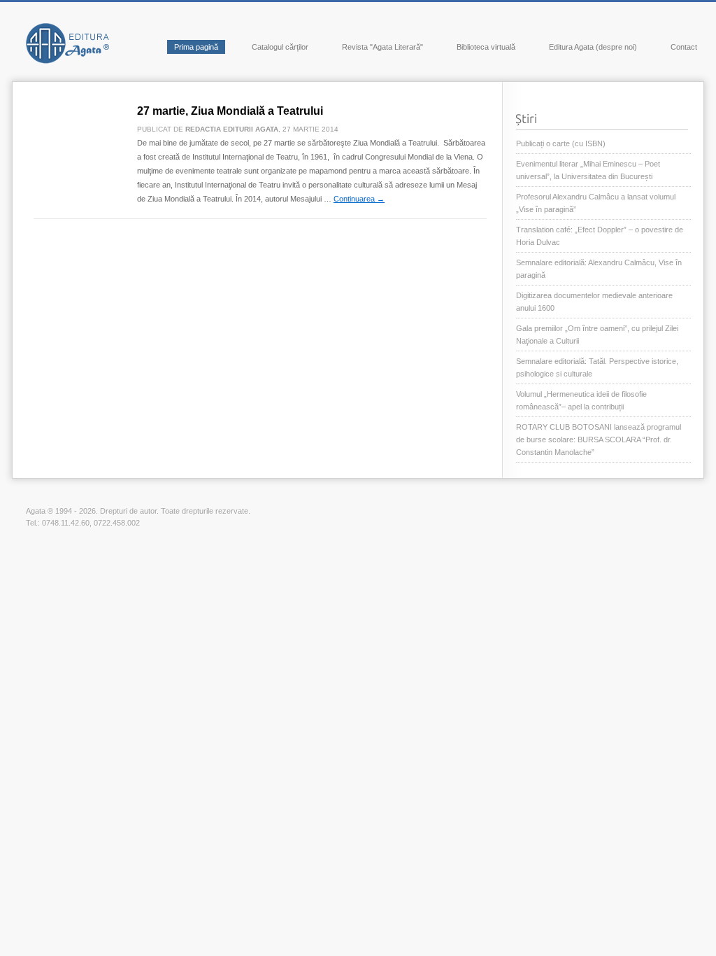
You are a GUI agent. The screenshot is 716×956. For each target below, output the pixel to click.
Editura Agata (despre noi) (593, 47)
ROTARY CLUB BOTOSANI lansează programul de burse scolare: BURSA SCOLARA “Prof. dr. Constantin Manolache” (598, 439)
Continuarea (359, 199)
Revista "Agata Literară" (382, 47)
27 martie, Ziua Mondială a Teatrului (230, 111)
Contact (684, 47)
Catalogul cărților (280, 47)
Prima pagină (196, 47)
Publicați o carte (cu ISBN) (561, 143)
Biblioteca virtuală (486, 47)
